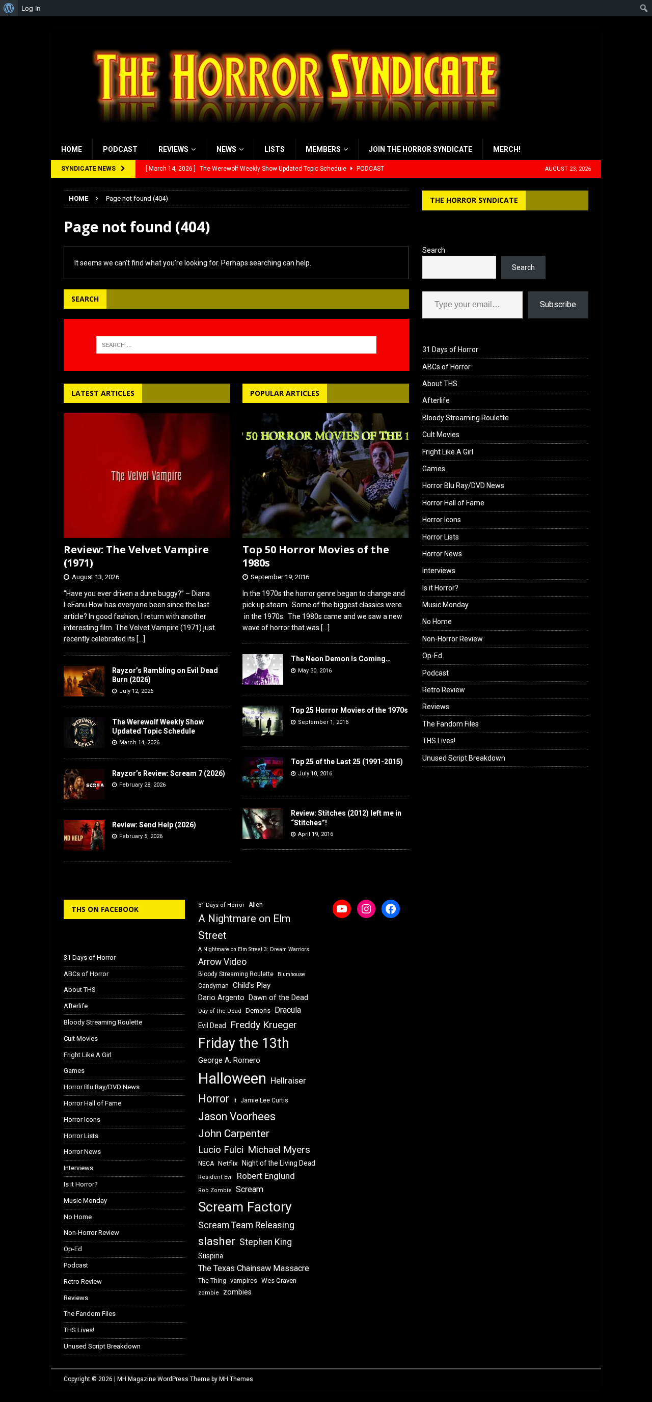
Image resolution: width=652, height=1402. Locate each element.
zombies (237, 1292)
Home (71, 149)
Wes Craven (278, 1280)
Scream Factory (245, 1207)
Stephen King (265, 1242)
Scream (249, 1189)
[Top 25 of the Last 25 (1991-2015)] (262, 772)
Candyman (213, 985)
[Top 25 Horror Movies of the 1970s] (262, 721)
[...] (141, 639)
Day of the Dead (219, 1011)
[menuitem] (9, 8)
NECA (206, 1163)
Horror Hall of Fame (453, 503)
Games (433, 469)
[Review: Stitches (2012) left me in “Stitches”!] (262, 823)
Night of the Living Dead (278, 1163)
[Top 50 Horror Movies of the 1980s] (325, 475)
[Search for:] (236, 345)
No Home (437, 621)
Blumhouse (291, 974)
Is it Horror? (440, 588)
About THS (439, 384)
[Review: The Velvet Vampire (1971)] (147, 475)
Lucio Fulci (220, 1149)
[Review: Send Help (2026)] (84, 835)
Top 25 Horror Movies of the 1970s (349, 710)
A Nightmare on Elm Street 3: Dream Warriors (253, 949)
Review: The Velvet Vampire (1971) (136, 556)
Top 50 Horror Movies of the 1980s (315, 556)
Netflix (228, 1163)
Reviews (173, 149)
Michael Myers (279, 1149)
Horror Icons (441, 520)
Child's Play (251, 985)
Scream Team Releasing (246, 1225)
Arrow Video (222, 962)
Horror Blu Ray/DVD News (463, 485)
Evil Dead (212, 1025)
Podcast (120, 149)
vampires (243, 1280)
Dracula (288, 1010)
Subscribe (558, 304)
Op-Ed (432, 656)
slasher (216, 1241)
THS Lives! (438, 741)
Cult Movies (440, 434)
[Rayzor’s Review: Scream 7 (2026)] (84, 784)
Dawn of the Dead (278, 997)
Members (323, 149)
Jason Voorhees (237, 1116)
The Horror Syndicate (474, 200)
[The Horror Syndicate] (293, 133)
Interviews (438, 571)
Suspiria (210, 1256)
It (234, 1100)
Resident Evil (215, 1177)
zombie (208, 1292)
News (226, 149)
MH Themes (236, 1379)
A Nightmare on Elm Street (244, 926)
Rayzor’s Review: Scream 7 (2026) (168, 773)
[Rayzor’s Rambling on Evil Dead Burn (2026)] (84, 681)
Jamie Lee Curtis (264, 1100)
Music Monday (445, 605)
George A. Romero (229, 1060)
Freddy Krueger (263, 1025)
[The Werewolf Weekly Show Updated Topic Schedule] (84, 732)
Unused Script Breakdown (463, 758)
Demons (258, 1010)
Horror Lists (440, 537)
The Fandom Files (450, 724)
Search (433, 250)
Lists (274, 149)
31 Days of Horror (450, 349)
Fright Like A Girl (447, 452)
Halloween (232, 1078)
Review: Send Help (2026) (154, 825)
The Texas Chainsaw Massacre (253, 1268)
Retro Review (443, 690)
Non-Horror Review (452, 639)
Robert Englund (266, 1176)
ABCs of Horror (446, 367)
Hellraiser (288, 1081)
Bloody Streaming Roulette (465, 418)
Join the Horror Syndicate (420, 149)
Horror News (442, 554)
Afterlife (436, 400)
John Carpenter (233, 1133)
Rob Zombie (215, 1190)
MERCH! (507, 149)
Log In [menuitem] (31, 8)
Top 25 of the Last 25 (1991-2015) (347, 762)
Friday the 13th (243, 1043)
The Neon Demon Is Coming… (341, 659)
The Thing (212, 1280)
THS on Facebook (105, 909)
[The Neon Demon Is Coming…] (262, 669)
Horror (213, 1098)
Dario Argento (221, 997)
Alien (256, 904)
